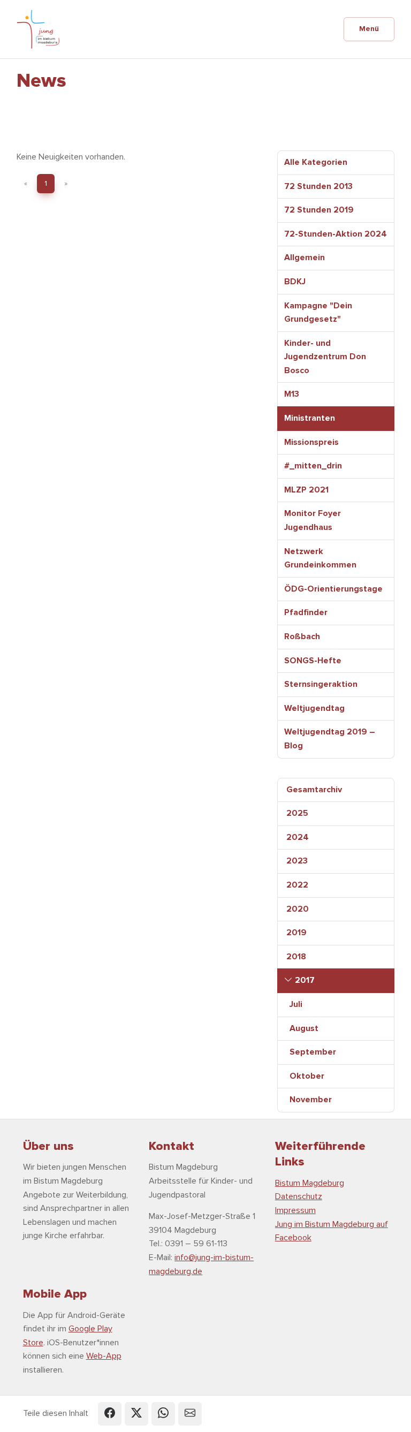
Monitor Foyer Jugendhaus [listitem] (312, 520)
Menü (369, 28)
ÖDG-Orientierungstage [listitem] (333, 589)
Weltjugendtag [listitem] (314, 708)
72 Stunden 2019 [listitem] (319, 209)
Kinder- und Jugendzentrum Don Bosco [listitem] (325, 357)
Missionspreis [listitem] (311, 442)
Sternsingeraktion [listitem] (320, 684)
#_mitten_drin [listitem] (313, 465)
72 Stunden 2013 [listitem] (318, 186)
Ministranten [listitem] (309, 418)
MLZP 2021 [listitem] (306, 489)
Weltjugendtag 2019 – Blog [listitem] (329, 738)
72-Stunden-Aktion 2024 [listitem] (335, 234)
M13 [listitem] (291, 394)
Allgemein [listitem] (304, 257)
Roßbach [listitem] (302, 636)
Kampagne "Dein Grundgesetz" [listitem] (318, 312)
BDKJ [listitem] (295, 281)
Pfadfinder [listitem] (306, 612)
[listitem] (335, 790)
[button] (109, 1414)
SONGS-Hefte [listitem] (312, 660)
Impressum (295, 1210)
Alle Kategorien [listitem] (315, 162)
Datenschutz (298, 1196)
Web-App (103, 1356)
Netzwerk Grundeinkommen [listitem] (320, 558)
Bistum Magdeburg (309, 1183)
